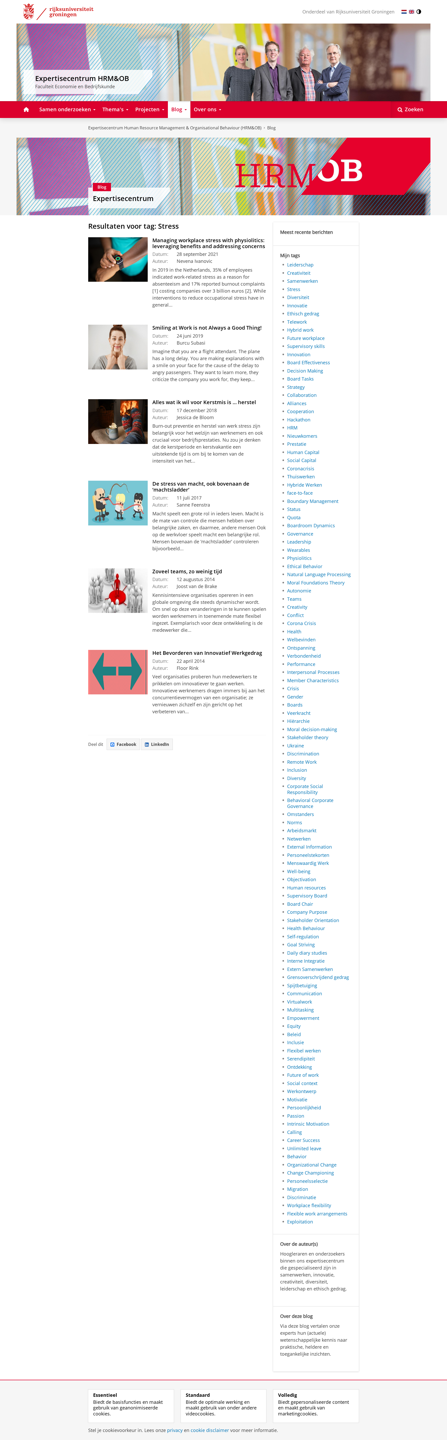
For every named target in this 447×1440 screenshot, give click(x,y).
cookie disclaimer (210, 1430)
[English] (411, 12)
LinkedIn (160, 744)
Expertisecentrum (123, 198)
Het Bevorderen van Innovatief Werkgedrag (207, 653)
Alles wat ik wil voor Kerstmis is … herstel (204, 402)
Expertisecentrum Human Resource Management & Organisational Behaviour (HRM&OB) (175, 128)
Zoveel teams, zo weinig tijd (187, 571)
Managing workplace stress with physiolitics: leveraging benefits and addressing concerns (208, 243)
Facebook (126, 744)
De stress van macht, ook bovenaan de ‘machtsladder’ (200, 487)
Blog (271, 128)
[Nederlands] (404, 12)
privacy (175, 1430)
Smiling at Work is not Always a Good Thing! (207, 328)
